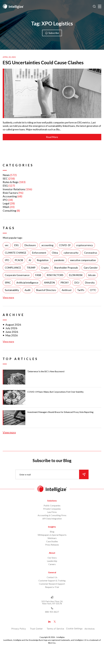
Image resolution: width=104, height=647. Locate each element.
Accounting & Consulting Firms (52, 515)
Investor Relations (14, 189)
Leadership (52, 561)
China (55, 252)
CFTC (93, 290)
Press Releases (52, 544)
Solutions (52, 500)
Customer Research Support (52, 583)
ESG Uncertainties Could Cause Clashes (43, 62)
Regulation (42, 260)
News (6, 175)
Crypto (44, 267)
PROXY (65, 282)
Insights (52, 526)
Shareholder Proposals (66, 267)
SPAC (8, 282)
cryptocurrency (84, 245)
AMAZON (49, 282)
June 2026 (11, 331)
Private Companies (52, 508)
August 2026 (13, 324)
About (52, 552)
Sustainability (12, 290)
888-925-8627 (52, 611)
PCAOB (19, 260)
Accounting (10, 196)
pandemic (59, 260)
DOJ (76, 282)
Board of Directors (46, 290)
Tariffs (80, 290)
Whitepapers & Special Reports (52, 535)
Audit (27, 290)
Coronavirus (90, 252)
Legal (6, 203)
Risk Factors (10, 192)
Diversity (90, 282)
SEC (5, 178)
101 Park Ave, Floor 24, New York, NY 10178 (52, 602)
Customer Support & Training (52, 580)
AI (30, 260)
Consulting (9, 210)
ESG (5, 185)
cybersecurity (71, 252)
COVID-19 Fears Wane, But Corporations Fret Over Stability (55, 391)
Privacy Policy (18, 628)
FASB (38, 275)
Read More (52, 136)
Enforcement (39, 252)
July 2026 (11, 328)
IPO (5, 199)
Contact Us (52, 577)
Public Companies (52, 505)
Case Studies (52, 541)
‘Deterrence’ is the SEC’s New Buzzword (45, 371)
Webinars (52, 538)
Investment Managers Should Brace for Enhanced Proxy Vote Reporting (60, 412)
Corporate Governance (17, 275)
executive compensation (83, 260)
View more (8, 297)
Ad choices (89, 628)
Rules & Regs (10, 182)
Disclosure (30, 245)
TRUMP (31, 267)
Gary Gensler (91, 267)
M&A (6, 206)
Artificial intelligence (27, 282)
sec (7, 245)
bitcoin (92, 275)
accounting (47, 245)
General (52, 572)
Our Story (52, 557)
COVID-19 (64, 245)
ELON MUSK (76, 275)
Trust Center (36, 628)
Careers (52, 564)
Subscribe (53, 32)
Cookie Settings (74, 628)
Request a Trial (52, 587)
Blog (52, 531)
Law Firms (52, 512)
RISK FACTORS (55, 275)
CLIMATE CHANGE (15, 252)
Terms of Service (55, 628)
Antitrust (67, 290)
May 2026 (11, 335)
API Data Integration (52, 518)
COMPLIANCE (13, 267)
